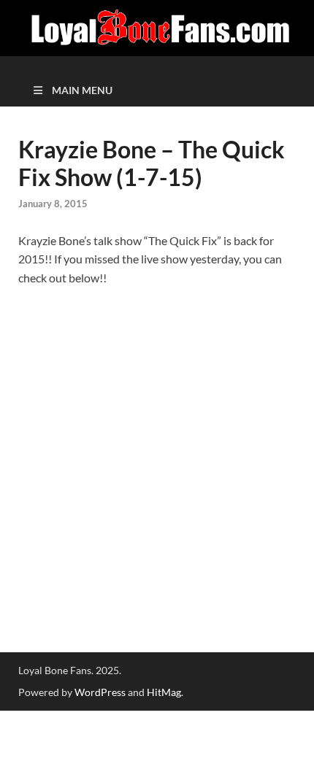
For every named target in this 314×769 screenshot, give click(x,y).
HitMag (164, 692)
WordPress (100, 692)
